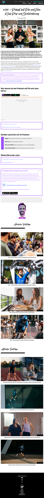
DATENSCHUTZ (22, 494)
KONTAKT (22, 491)
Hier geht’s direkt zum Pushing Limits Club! (17, 185)
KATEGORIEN (22, 1)
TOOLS (16, 1)
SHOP (28, 1)
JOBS (22, 492)
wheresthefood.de (8, 70)
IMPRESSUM (22, 493)
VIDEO (34, 3)
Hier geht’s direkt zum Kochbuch (14, 81)
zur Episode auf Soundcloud (9, 124)
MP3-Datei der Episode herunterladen (12, 127)
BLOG (29, 3)
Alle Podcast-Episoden (7, 162)
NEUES (24, 3)
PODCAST (40, 3)
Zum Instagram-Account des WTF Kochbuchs (12, 159)
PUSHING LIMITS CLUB (38, 1)
